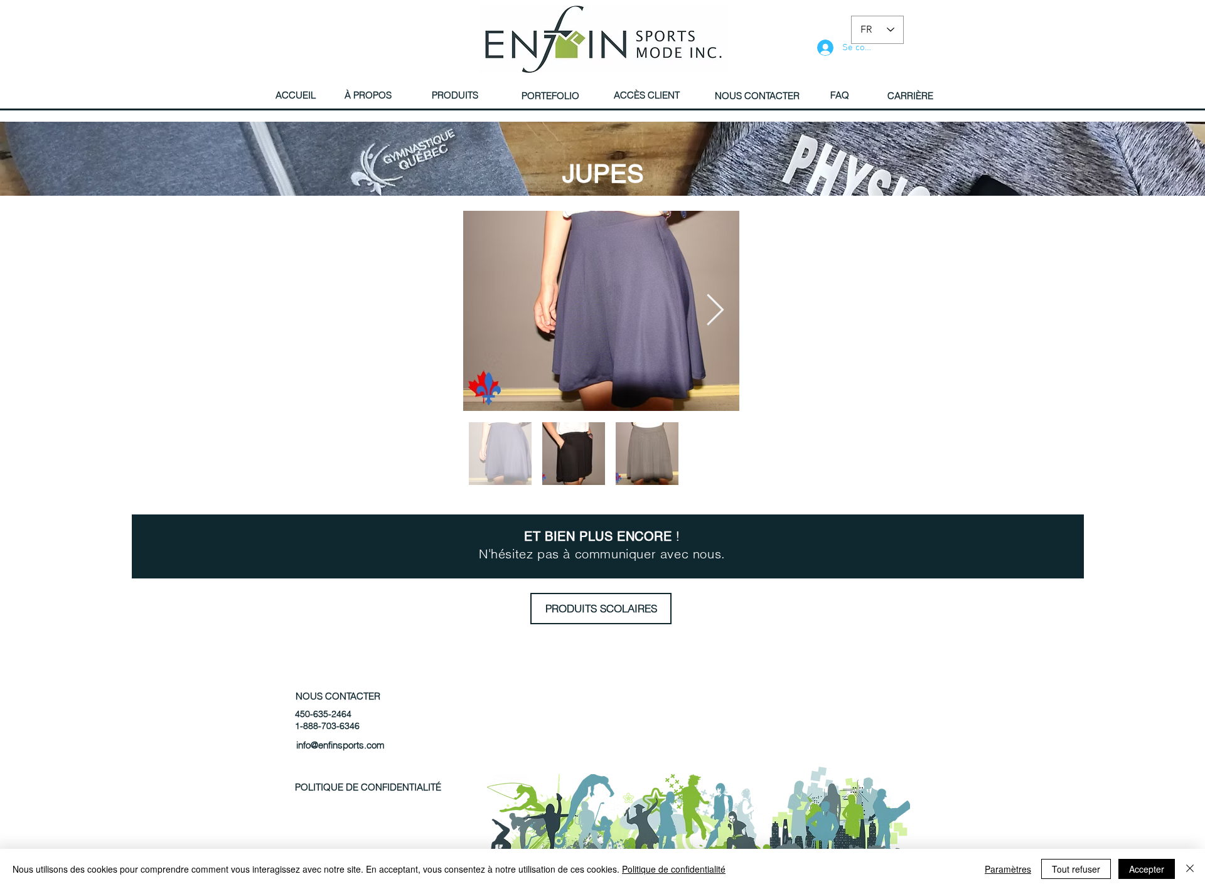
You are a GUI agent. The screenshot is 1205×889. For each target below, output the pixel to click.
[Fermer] (1189, 869)
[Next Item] (715, 310)
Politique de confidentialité (674, 869)
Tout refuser (1076, 869)
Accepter (1146, 869)
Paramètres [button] (1008, 869)
